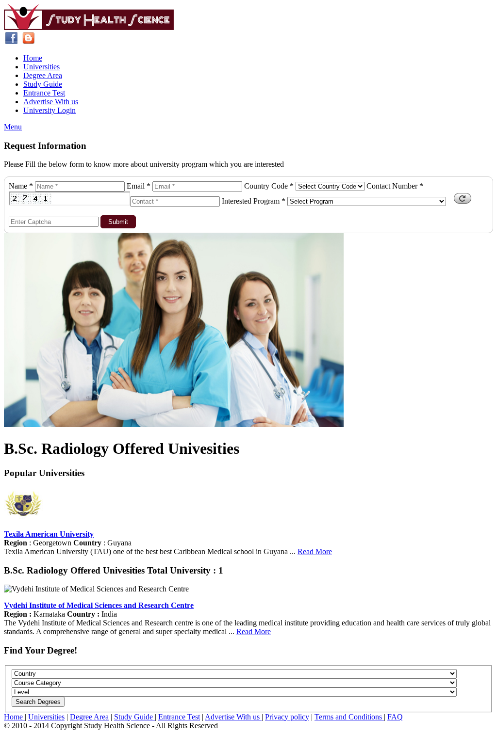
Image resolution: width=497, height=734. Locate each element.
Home (32, 58)
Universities (41, 67)
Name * (21, 186)
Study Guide (42, 84)
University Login (49, 110)
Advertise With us (50, 101)
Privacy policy (287, 717)
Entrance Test (44, 93)
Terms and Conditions (349, 717)
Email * (138, 186)
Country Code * (269, 186)
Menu (13, 127)
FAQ (395, 717)
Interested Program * (253, 201)
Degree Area (42, 75)
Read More (315, 551)
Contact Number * (394, 186)
